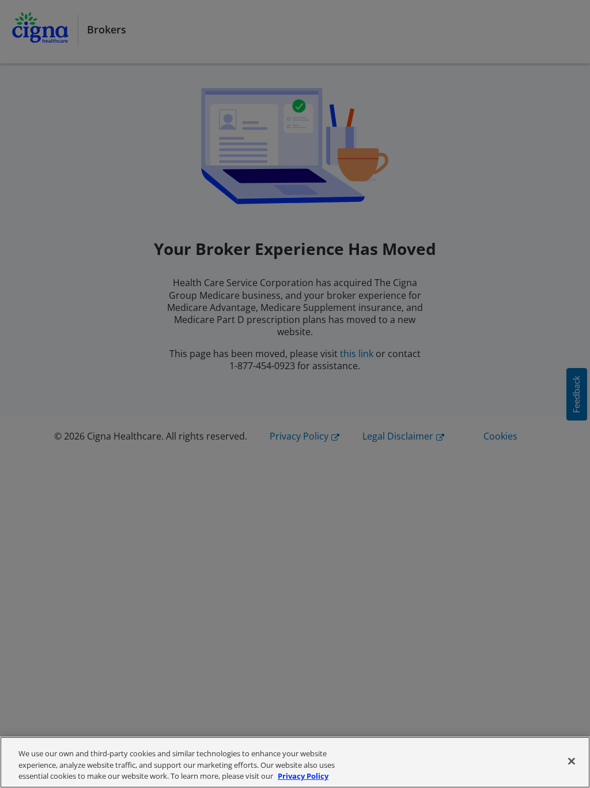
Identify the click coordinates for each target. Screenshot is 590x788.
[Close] (571, 761)
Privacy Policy (303, 776)
